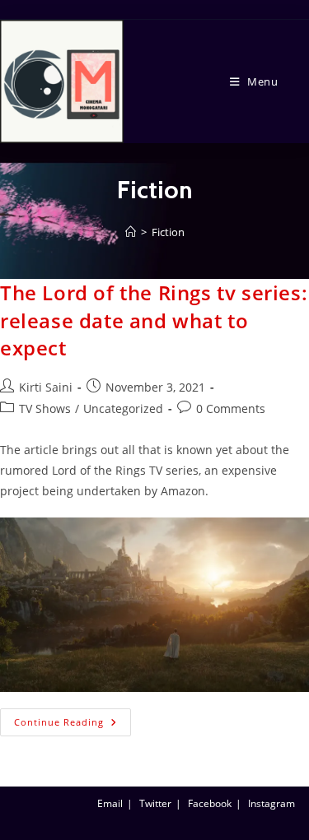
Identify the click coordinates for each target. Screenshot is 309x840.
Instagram (271, 803)
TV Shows (45, 408)
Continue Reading (72, 718)
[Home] (130, 232)
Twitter (155, 803)
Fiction (168, 232)
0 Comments (230, 408)
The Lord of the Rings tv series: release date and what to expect (153, 320)
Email (110, 803)
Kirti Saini (46, 387)
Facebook (210, 803)
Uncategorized (123, 408)
